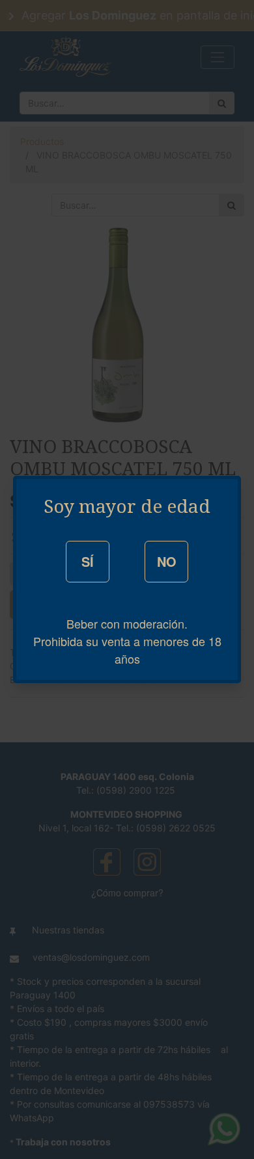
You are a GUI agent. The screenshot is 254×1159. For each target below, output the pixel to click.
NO (166, 561)
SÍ (87, 561)
